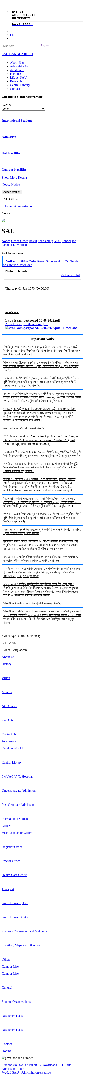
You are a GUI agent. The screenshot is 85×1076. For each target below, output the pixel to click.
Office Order (19, 241)
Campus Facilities (14, 169)
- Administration (22, 206)
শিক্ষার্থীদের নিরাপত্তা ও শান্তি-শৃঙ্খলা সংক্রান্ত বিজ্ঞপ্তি (33, 603)
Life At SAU (18, 77)
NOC (57, 241)
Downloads (49, 1065)
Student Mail (10, 1065)
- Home (7, 206)
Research (16, 81)
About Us (8, 657)
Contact (15, 88)
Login (20, 1068)
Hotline (6, 1051)
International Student (17, 120)
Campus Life (10, 966)
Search (45, 45)
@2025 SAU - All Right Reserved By (26, 1072)
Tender (66, 241)
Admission (9, 137)
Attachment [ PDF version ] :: (26, 324)
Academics (17, 70)
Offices (6, 825)
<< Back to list (70, 275)
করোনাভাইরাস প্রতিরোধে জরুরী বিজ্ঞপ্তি (24, 428)
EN (12, 34)
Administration (19, 66)
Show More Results (14, 177)
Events (6, 105)
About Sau (17, 62)
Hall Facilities (11, 153)
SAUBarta (64, 1065)
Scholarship (45, 241)
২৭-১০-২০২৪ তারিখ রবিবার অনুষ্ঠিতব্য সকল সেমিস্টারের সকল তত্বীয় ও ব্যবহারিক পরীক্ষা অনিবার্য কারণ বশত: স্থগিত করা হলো (40, 558)
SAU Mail (26, 1065)
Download (20, 244)
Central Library (20, 85)
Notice (6, 184)
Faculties (15, 74)
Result (33, 241)
